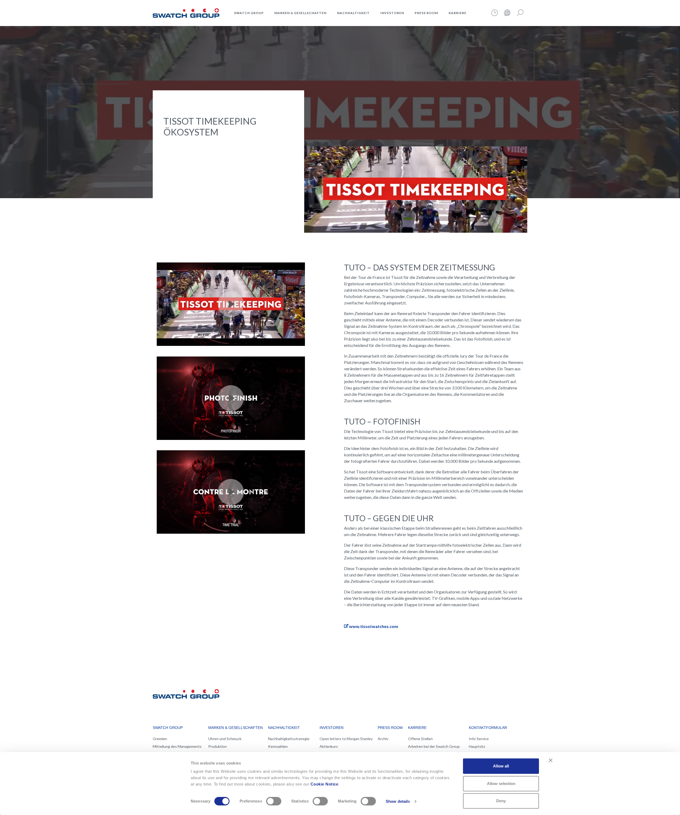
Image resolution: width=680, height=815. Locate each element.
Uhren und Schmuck (224, 738)
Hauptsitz (477, 746)
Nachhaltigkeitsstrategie (288, 738)
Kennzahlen (278, 746)
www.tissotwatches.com (373, 626)
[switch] (273, 801)
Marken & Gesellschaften (300, 13)
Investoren (392, 13)
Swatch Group (249, 13)
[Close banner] (550, 760)
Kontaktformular (488, 727)
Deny (501, 801)
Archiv (383, 738)
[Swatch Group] (186, 12)
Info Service (479, 738)
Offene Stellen (420, 738)
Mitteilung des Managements (177, 746)
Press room (426, 13)
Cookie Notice (324, 784)
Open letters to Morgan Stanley (346, 738)
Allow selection (501, 783)
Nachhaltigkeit (353, 13)
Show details (398, 801)
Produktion (217, 746)
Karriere (457, 13)
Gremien (160, 738)
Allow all (501, 766)
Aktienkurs (329, 746)
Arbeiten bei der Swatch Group (434, 746)
